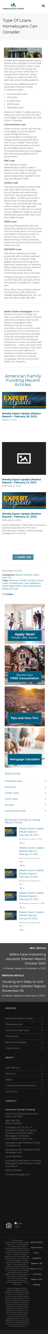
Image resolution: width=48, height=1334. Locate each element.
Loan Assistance (32, 583)
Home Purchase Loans (17, 1030)
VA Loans (9, 805)
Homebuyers (16, 583)
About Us (10, 1073)
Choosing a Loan (13, 781)
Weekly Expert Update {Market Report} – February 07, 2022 (31, 896)
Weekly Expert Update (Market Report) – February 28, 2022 (21, 415)
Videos (8, 1079)
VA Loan (14, 589)
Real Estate (15, 586)
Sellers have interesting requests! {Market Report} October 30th (26, 958)
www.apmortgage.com (17, 1174)
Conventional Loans (15, 811)
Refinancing (11, 1036)
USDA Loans (11, 799)
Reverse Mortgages (15, 1042)
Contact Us (11, 1091)
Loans (5, 586)
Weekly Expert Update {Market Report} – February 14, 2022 (21, 515)
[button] (25, 623)
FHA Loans (10, 787)
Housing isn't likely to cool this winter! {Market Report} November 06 (24, 986)
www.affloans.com (22, 295)
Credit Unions (12, 1048)
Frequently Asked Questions (20, 1085)
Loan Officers (12, 1067)
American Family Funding (22, 580)
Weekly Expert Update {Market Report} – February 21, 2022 (21, 481)
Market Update (14, 968)
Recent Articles (24, 575)
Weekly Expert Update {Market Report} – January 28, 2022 (31, 915)
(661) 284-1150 (12, 1120)
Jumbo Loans (12, 793)
